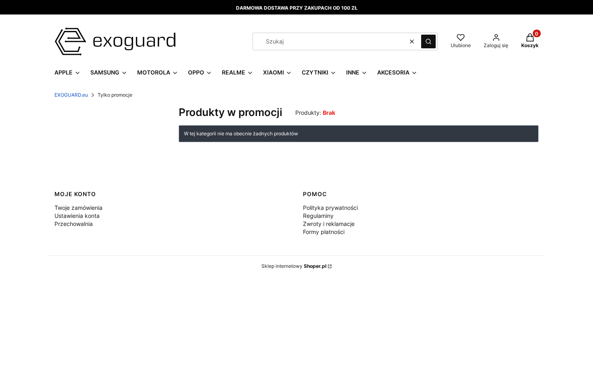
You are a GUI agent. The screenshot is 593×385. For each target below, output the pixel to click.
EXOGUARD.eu (71, 95)
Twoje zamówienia (78, 207)
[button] (428, 41)
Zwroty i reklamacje (329, 223)
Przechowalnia (73, 223)
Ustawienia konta (77, 215)
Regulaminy (318, 215)
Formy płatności (324, 231)
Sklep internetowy (293, 266)
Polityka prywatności (330, 207)
